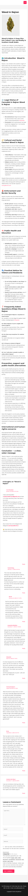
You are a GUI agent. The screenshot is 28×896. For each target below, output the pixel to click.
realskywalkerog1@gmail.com (11, 496)
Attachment (6, 852)
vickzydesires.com (6, 185)
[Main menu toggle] (25, 2)
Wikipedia (21, 120)
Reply (23, 564)
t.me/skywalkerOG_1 (13, 525)
